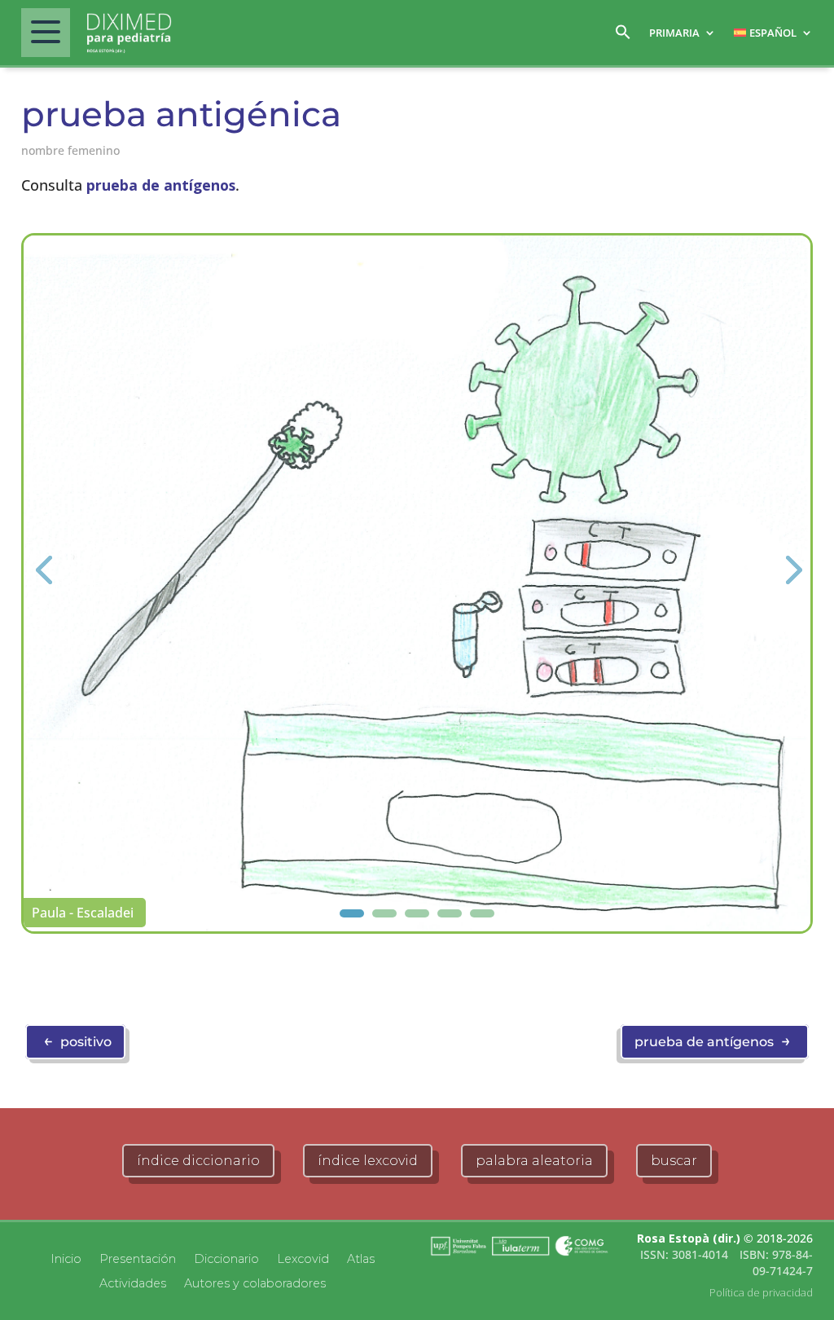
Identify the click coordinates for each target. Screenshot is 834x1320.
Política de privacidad (761, 1292)
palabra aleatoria (534, 1160)
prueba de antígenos (160, 185)
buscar (674, 1160)
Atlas (361, 1258)
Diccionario (226, 1258)
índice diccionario (198, 1160)
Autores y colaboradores (255, 1282)
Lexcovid (303, 1258)
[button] (623, 36)
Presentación (137, 1258)
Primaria (674, 32)
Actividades (132, 1282)
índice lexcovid (368, 1160)
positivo (77, 1040)
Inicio (65, 1258)
